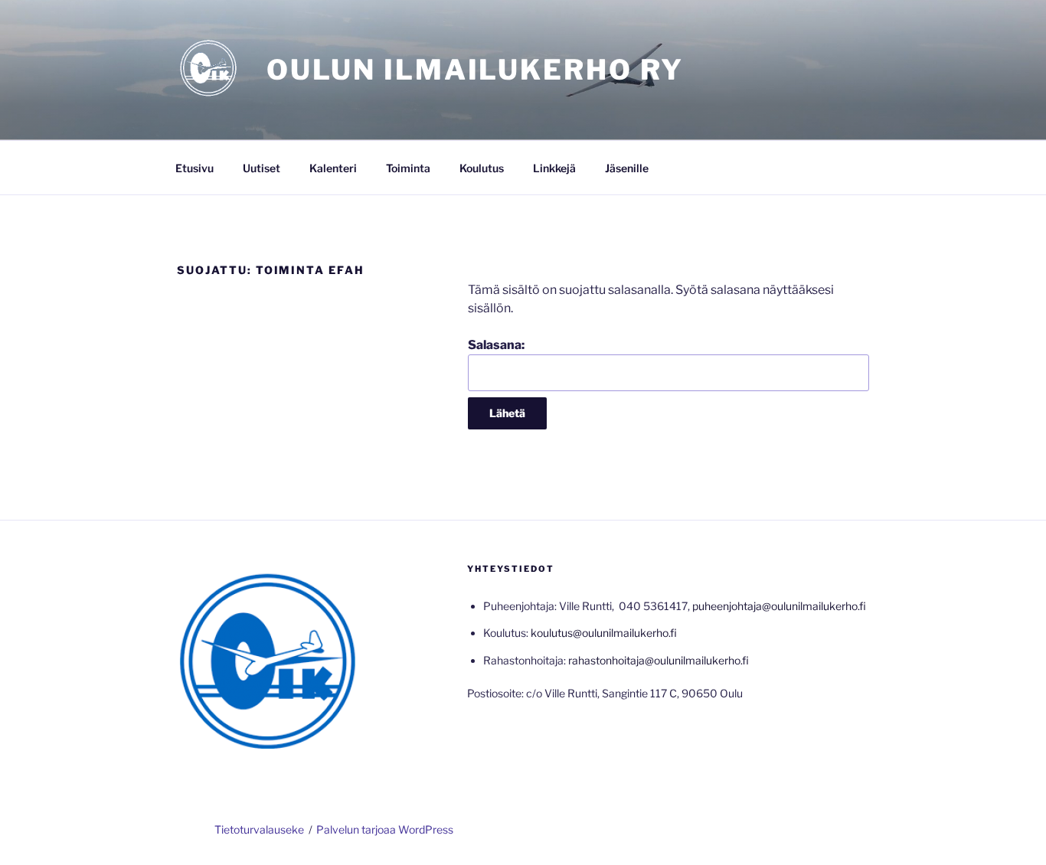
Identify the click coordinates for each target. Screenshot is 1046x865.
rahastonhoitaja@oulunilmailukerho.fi (658, 660)
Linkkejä (554, 168)
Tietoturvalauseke (259, 829)
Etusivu (194, 168)
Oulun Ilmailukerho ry (475, 69)
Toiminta (408, 168)
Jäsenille (627, 168)
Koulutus (481, 168)
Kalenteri (333, 168)
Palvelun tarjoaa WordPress (384, 829)
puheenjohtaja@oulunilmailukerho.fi (779, 605)
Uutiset (261, 168)
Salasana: (496, 345)
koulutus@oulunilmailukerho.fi (604, 632)
